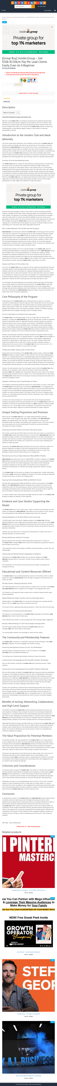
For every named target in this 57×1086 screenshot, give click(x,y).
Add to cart (18, 84)
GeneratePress (37, 1084)
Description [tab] (7, 98)
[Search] (33, 6)
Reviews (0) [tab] (7, 101)
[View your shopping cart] (55, 10)
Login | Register (47, 10)
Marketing (8, 17)
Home (3, 17)
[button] (52, 27)
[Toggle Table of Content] (17, 113)
